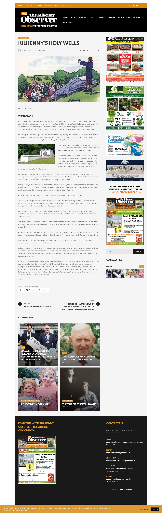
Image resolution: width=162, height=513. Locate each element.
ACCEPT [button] (155, 509)
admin (24, 50)
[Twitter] (137, 5)
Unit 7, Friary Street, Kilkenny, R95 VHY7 (120, 430)
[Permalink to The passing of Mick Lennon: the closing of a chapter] (130, 273)
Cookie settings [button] (143, 509)
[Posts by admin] (19, 50)
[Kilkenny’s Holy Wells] (59, 79)
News (20, 38)
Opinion (25, 38)
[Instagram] (133, 5)
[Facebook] (129, 5)
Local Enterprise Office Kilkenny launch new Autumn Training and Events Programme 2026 (65, 5)
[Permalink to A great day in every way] (139, 273)
